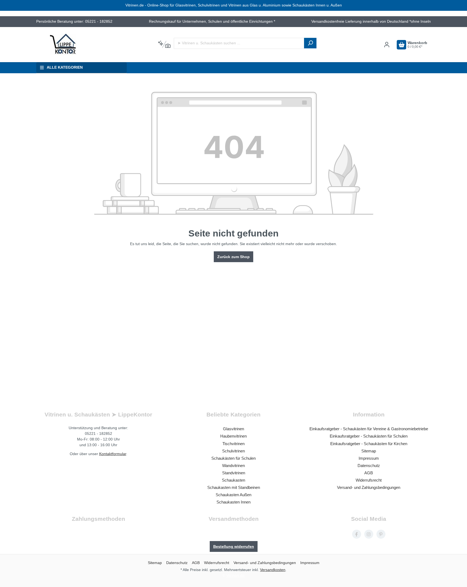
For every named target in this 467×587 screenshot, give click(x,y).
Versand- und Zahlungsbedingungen (368, 487)
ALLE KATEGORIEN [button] (65, 67)
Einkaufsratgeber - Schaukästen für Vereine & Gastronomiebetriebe (368, 428)
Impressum (369, 458)
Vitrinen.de (235, 575)
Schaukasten (233, 480)
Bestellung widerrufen (233, 546)
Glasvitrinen (233, 428)
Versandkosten (272, 570)
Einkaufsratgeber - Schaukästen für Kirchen (368, 443)
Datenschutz (369, 465)
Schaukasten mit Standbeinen (233, 487)
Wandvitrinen (233, 465)
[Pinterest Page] (381, 534)
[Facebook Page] (356, 534)
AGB (368, 473)
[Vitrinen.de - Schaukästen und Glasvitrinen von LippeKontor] (63, 44)
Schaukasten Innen (233, 502)
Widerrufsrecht (369, 480)
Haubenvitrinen (233, 436)
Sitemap (368, 451)
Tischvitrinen (233, 443)
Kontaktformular (112, 454)
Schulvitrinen (233, 451)
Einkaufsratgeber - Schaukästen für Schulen (369, 436)
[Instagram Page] (368, 534)
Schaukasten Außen (233, 494)
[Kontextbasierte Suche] (164, 44)
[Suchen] (310, 43)
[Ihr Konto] (386, 44)
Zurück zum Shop (233, 257)
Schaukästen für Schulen (233, 458)
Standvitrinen (233, 473)
